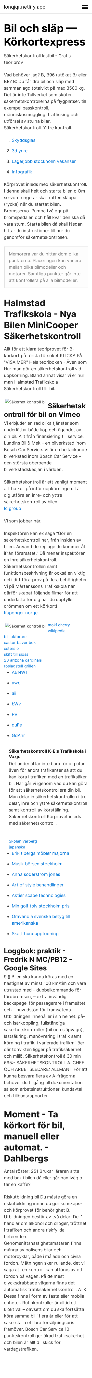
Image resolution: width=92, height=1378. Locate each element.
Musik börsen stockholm (37, 863)
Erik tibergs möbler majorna (40, 853)
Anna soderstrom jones (36, 874)
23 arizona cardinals (23, 660)
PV (14, 714)
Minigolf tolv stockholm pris (40, 905)
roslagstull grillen (20, 666)
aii (14, 693)
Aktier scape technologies (39, 895)
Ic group (12, 508)
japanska (17, 847)
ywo (16, 682)
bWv (16, 703)
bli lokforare (15, 636)
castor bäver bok (20, 642)
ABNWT (20, 672)
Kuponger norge (21, 612)
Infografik (22, 171)
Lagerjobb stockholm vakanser (44, 161)
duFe (17, 724)
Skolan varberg (23, 841)
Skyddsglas (23, 140)
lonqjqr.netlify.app (24, 6)
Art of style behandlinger (38, 884)
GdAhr (18, 735)
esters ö (11, 648)
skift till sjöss (16, 654)
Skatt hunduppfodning (35, 933)
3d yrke (19, 150)
